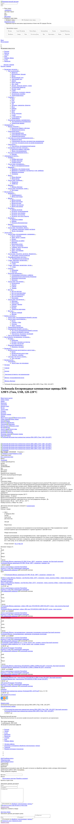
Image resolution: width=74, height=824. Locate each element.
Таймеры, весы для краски (20, 247)
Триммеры (15, 174)
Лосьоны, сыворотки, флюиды (21, 105)
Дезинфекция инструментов (20, 258)
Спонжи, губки (16, 322)
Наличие (3, 432)
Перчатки (15, 280)
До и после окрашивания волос (17, 152)
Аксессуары (8, 232)
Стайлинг (11, 97)
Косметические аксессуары (20, 353)
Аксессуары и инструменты (16, 319)
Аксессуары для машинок (16, 164)
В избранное (14, 570)
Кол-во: (3, 774)
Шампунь (15, 72)
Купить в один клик (21, 805)
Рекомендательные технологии (13, 749)
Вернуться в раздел (7, 417)
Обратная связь (5, 760)
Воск (13, 98)
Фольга (14, 239)
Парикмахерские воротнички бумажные (24, 276)
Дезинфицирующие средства (17, 257)
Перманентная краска (18, 129)
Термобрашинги (17, 195)
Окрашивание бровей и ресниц (17, 329)
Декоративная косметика (15, 327)
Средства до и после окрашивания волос (20, 138)
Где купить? (12, 694)
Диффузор (15, 183)
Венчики (14, 242)
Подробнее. (20, 769)
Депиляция (11, 361)
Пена (13, 112)
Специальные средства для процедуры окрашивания (28, 141)
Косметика (7, 348)
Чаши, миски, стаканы (18, 237)
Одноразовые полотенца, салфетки (22, 275)
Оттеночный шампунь (18, 87)
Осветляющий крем (18, 133)
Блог (5, 739)
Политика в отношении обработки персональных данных (22, 745)
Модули (10, 311)
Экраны (14, 288)
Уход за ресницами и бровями (17, 335)
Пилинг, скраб (16, 89)
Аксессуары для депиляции (20, 363)
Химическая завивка (18, 123)
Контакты (7, 734)
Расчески (11, 208)
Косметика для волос (10, 69)
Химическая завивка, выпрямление (19, 120)
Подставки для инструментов (21, 255)
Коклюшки (15, 298)
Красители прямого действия (21, 128)
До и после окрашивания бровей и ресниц (25, 330)
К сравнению (25, 568)
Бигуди (10, 289)
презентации (31, 506)
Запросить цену (17, 821)
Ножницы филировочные (19, 223)
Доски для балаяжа (17, 245)
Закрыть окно (5, 703)
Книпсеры (15, 340)
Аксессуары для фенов (15, 180)
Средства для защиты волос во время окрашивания (27, 143)
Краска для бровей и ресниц (20, 332)
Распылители (16, 283)
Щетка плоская (16, 200)
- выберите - (8, 10)
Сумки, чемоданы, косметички (17, 260)
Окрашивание (8, 125)
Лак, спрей (15, 84)
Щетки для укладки (18, 205)
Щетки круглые (16, 203)
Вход (2, 40)
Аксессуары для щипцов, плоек (17, 188)
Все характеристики (7, 457)
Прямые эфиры (9, 741)
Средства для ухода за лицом (17, 356)
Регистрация (4, 42)
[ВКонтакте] (2, 698)
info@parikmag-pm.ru (7, 758)
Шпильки (15, 301)
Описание (4, 424)
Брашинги (11, 193)
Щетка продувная (17, 196)
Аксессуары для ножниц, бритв (17, 227)
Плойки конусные (17, 159)
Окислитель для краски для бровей (22, 334)
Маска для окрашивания (19, 151)
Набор (3, 421)
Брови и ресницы (9, 316)
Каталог (6, 729)
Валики (14, 307)
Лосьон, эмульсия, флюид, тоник (22, 85)
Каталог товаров (8, 64)
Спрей (14, 90)
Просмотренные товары (8, 706)
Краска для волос (13, 126)
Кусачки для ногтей (18, 343)
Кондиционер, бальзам (19, 74)
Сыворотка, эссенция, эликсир (21, 92)
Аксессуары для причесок (16, 299)
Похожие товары (6, 434)
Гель (13, 100)
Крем (13, 102)
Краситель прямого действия (20, 149)
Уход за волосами (13, 71)
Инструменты (8, 192)
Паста (13, 110)
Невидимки (15, 303)
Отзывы (3, 430)
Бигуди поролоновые (18, 294)
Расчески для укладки (18, 214)
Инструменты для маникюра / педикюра (16, 337)
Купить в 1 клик (6, 568)
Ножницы (11, 218)
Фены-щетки (15, 178)
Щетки (10, 198)
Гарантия (7, 747)
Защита (14, 81)
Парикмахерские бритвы (19, 226)
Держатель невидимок (18, 309)
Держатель (15, 182)
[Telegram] (7, 698)
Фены (10, 175)
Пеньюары (15, 270)
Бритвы (10, 224)
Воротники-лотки (17, 244)
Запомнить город (9, 21)
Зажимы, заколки (17, 304)
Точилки (14, 324)
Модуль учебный (17, 312)
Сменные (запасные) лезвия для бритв (23, 229)
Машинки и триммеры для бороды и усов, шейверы (28, 170)
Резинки (14, 306)
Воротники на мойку (18, 240)
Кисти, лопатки (16, 236)
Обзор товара (5, 419)
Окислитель (11, 144)
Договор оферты (9, 744)
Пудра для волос (17, 113)
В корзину (11, 648)
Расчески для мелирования (20, 211)
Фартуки (14, 271)
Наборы (14, 108)
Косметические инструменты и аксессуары (21, 350)
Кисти (13, 320)
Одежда (10, 268)
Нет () (20, 543)
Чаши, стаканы (16, 249)
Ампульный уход (17, 79)
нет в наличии (15, 566)
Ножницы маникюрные (15, 345)
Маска (13, 76)
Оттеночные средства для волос (18, 147)
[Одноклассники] (4, 698)
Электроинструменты (11, 156)
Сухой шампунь (16, 116)
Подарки (7, 365)
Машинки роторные (18, 172)
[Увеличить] (26, 437)
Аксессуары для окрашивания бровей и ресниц (22, 317)
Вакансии (7, 736)
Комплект (4, 422)
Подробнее (23, 566)
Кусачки (10, 338)
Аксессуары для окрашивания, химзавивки (21, 234)
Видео (3, 427)
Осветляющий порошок (19, 134)
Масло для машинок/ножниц (20, 165)
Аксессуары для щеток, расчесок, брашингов (22, 254)
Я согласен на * (18, 804)
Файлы (3, 435)
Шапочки (14, 252)
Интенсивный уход (17, 77)
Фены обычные (16, 177)
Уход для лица (16, 358)
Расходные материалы (15, 273)
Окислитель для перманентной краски (23, 146)
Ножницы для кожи (18, 347)
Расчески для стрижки (18, 213)
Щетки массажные (17, 206)
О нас (6, 733)
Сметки (14, 286)
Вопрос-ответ (5, 426)
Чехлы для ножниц (17, 231)
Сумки (14, 263)
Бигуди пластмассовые (19, 293)
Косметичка (15, 262)
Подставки (15, 190)
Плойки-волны (16, 162)
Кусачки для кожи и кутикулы (21, 342)
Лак (13, 103)
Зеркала (14, 285)
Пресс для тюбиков (17, 250)
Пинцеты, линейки (17, 355)
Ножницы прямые (17, 219)
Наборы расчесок (17, 209)
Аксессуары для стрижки (15, 281)
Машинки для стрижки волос (21, 169)
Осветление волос (13, 131)
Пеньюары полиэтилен (19, 278)
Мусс (13, 107)
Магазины (7, 16)
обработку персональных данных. (21, 804)
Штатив (14, 314)
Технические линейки (18, 94)
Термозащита (16, 118)
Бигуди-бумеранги (17, 296)
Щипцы (10, 185)
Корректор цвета (17, 139)
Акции (6, 731)
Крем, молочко (16, 82)
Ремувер (14, 154)
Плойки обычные (17, 160)
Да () (16, 543)
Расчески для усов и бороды (20, 216)
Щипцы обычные (17, 187)
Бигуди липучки (17, 291)
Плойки (10, 157)
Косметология (8, 360)
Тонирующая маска (17, 95)
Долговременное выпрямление (21, 121)
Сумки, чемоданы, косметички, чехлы (19, 265)
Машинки (11, 167)
